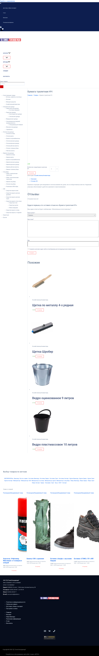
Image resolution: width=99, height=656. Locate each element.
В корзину (31, 172)
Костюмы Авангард (33, 478)
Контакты (9, 623)
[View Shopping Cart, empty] (1, 29)
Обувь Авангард (74, 480)
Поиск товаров (4, 81)
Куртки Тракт (90, 478)
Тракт (52, 483)
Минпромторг (16, 480)
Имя (29, 240)
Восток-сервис (24, 478)
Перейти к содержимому (7, 1)
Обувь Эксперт (36, 483)
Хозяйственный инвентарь (42, 175)
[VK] (0, 3)
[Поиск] (1, 86)
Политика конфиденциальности (15, 602)
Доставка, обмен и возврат (14, 606)
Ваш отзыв (31, 219)
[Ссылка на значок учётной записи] (1, 27)
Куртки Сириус (83, 478)
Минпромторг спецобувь (63, 480)
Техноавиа (48, 483)
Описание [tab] (33, 179)
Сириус (42, 483)
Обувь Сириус (83, 480)
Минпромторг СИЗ (26, 480)
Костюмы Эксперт (64, 478)
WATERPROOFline (8, 478)
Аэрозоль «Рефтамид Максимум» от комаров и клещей (12, 561)
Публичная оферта (11, 604)
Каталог (8, 614)
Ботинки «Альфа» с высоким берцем (61, 560)
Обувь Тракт (91, 480)
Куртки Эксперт (8, 480)
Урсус (56, 483)
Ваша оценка (31, 212)
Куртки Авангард (73, 478)
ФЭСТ (60, 483)
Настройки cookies (11, 608)
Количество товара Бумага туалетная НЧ (37, 168)
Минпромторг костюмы (38, 480)
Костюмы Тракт (54, 478)
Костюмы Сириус (44, 478)
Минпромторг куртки (50, 480)
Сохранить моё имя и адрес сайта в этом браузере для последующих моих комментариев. (52, 249)
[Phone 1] (54, 631)
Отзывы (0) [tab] (34, 181)
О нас (8, 621)
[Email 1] (45, 631)
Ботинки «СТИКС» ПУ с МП (84, 559)
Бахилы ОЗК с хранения (35, 559)
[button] (9, 53)
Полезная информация (13, 619)
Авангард (16, 478)
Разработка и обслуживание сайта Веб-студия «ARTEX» (22, 654)
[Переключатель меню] (6, 57)
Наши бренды (10, 616)
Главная (8, 612)
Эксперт (64, 483)
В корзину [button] (39, 310)
